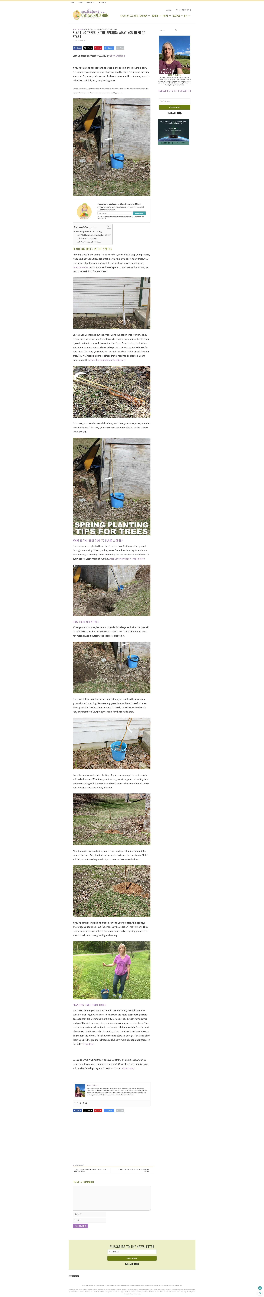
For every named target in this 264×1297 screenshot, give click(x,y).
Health (155, 15)
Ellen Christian (117, 55)
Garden (143, 15)
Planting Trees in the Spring (89, 231)
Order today (128, 1068)
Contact (80, 2)
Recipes (176, 15)
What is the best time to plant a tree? (95, 235)
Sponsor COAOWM (129, 15)
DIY (185, 15)
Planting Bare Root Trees (91, 242)
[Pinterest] (83, 1103)
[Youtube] (86, 1103)
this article (88, 1044)
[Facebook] (75, 1103)
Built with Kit (175, 113)
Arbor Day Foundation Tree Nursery (107, 360)
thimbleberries (80, 267)
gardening (81, 29)
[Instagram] (80, 1103)
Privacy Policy (102, 2)
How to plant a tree (88, 238)
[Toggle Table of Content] (107, 227)
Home (72, 2)
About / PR (89, 2)
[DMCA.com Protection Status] (74, 1277)
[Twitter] (78, 1103)
